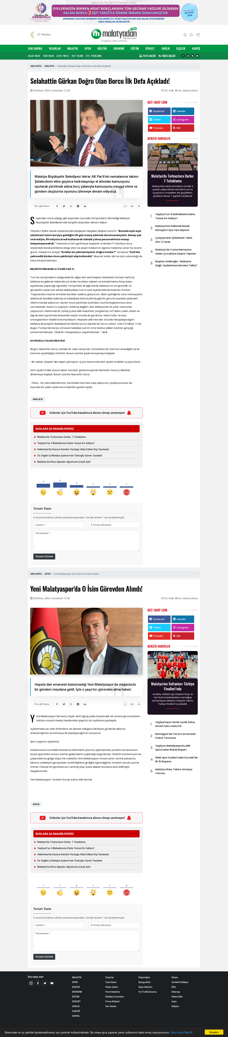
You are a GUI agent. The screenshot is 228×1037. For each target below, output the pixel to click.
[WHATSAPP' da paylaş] (71, 206)
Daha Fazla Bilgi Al (181, 1032)
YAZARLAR (55, 48)
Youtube (158, 128)
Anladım (214, 1032)
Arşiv (174, 1001)
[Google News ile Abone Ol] (42, 206)
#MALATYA (38, 399)
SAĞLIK (165, 48)
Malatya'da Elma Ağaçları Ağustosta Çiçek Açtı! (64, 461)
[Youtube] (197, 56)
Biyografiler (145, 982)
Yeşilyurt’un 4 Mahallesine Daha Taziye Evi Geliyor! (65, 443)
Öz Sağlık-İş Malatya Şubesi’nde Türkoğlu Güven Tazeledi (69, 455)
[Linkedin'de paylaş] (85, 206)
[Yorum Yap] (125, 206)
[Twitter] (188, 56)
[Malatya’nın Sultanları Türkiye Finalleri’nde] (173, 665)
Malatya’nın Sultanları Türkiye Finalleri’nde (172, 686)
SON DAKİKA (35, 48)
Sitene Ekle (177, 996)
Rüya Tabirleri (145, 987)
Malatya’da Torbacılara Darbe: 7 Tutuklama (61, 436)
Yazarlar (109, 977)
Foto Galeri (111, 982)
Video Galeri (111, 987)
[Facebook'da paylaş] (57, 206)
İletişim (175, 1006)
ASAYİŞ (196, 48)
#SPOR (36, 804)
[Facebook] (183, 56)
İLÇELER (180, 48)
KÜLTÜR (102, 48)
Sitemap (176, 992)
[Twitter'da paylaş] (64, 206)
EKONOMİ (119, 48)
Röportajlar (144, 977)
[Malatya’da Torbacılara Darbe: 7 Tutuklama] (173, 157)
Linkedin (181, 111)
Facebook (158, 111)
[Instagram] (192, 56)
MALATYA (72, 48)
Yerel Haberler (112, 992)
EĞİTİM (135, 48)
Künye (175, 977)
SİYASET (150, 48)
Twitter (157, 119)
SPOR (88, 48)
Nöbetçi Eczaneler (114, 996)
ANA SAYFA (36, 66)
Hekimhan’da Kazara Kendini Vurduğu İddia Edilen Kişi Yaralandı (73, 449)
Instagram (183, 119)
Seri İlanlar (110, 1006)
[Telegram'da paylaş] (78, 206)
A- (139, 206)
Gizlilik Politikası (180, 982)
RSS (178, 128)
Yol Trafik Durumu (148, 992)
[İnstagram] (31, 983)
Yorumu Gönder (44, 556)
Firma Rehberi (112, 1001)
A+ (132, 206)
